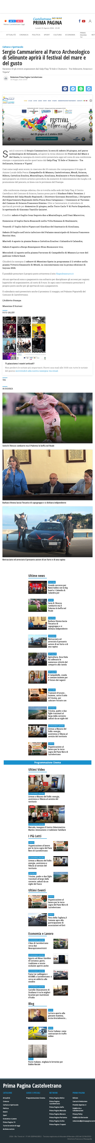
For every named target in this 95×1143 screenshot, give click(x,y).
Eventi (5, 1112)
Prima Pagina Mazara (57, 1114)
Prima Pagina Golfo (56, 1107)
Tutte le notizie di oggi (11, 1125)
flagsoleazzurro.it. (65, 273)
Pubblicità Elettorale (80, 1117)
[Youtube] (83, 21)
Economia (70, 35)
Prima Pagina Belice (56, 1098)
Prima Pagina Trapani (57, 1124)
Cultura (57, 35)
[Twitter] (73, 88)
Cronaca (23, 35)
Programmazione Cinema (35, 1098)
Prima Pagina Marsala (57, 1110)
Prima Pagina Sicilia (56, 1121)
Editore (75, 1098)
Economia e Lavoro (10, 1118)
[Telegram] (89, 88)
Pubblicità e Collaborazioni (78, 1109)
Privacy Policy (77, 1114)
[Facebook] (80, 21)
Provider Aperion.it (79, 1105)
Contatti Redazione (80, 1101)
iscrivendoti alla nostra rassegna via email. (37, 370)
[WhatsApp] (81, 88)
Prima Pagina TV (9, 1122)
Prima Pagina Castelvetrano (54, 1102)
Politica (36, 35)
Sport (47, 35)
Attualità (11, 35)
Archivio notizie (8, 1129)
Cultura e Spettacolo (10, 1105)
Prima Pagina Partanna (58, 1117)
